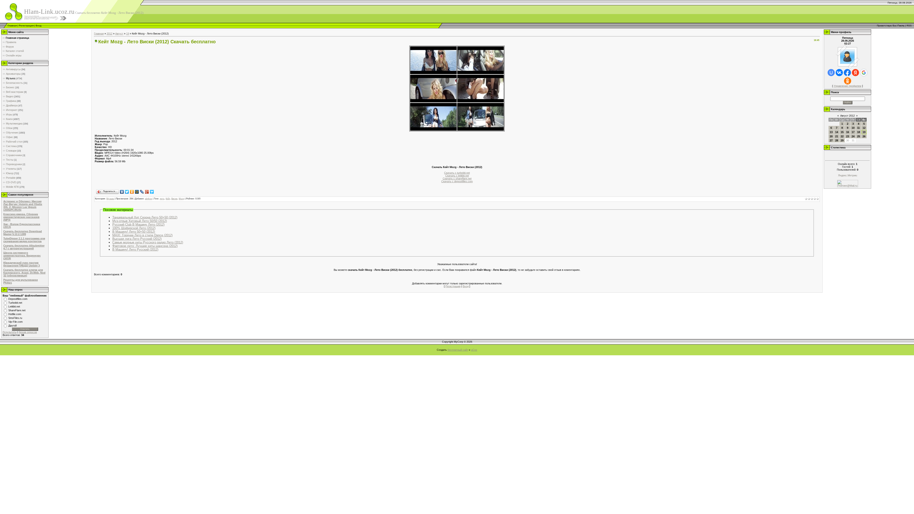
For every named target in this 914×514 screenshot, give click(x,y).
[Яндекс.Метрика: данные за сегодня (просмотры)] (847, 176)
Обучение (12, 132)
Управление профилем (847, 85)
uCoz (474, 349)
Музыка (10, 78)
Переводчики (14, 164)
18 (858, 132)
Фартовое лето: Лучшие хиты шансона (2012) (145, 246)
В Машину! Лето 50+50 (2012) (133, 231)
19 (127, 33)
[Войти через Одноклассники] (847, 80)
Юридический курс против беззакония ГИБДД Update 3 (21, 264)
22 (842, 136)
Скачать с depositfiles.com (457, 181)
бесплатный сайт (457, 349)
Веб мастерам (14, 91)
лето (162, 199)
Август (119, 33)
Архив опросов (28, 332)
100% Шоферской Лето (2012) (133, 228)
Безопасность (14, 82)
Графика (11, 100)
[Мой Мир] (136, 192)
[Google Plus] (146, 192)
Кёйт (168, 199)
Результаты (10, 332)
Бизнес (10, 87)
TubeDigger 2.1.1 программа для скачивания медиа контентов (24, 240)
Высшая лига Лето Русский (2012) (137, 239)
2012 (109, 33)
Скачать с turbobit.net (457, 172)
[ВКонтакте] (121, 192)
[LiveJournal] (141, 192)
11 (858, 127)
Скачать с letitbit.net (457, 175)
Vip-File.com (15, 321)
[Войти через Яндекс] (855, 72)
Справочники (14, 155)
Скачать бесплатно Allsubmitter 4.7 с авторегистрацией (24, 247)
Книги (9, 119)
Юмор (9, 173)
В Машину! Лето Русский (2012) (135, 249)
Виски (174, 199)
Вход (38, 25)
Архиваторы (13, 73)
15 (842, 132)
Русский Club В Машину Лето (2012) (138, 224)
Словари (11, 150)
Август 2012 (847, 115)
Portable (10, 177)
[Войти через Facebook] (847, 72)
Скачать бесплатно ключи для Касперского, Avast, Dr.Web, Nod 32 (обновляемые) (24, 272)
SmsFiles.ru (15, 317)
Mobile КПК (12, 186)
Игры (9, 114)
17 (853, 132)
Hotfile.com (14, 314)
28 (836, 140)
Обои (9, 128)
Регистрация (26, 25)
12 (864, 127)
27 (831, 140)
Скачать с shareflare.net (457, 178)
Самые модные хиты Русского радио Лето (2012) (147, 242)
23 (847, 136)
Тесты (9, 159)
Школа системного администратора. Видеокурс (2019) (22, 255)
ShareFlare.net (16, 310)
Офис (9, 137)
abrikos (148, 199)
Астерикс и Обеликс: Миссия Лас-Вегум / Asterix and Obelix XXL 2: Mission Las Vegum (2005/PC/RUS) (22, 205)
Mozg (181, 199)
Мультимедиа (14, 123)
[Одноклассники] (131, 192)
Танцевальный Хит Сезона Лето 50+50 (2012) (144, 217)
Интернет (11, 110)
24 (853, 136)
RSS (909, 25)
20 (831, 136)
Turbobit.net (15, 302)
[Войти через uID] (831, 72)
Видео (9, 96)
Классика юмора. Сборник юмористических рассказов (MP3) (21, 217)
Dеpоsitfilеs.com (17, 298)
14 (836, 132)
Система (11, 146)
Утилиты (11, 168)
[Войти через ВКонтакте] (839, 72)
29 (842, 140)
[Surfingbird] (151, 192)
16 (847, 132)
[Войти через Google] (864, 72)
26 (864, 136)
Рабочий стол (14, 141)
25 (858, 136)
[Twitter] (126, 192)
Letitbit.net (14, 306)
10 (853, 127)
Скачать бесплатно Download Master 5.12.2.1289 (22, 233)
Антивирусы (13, 69)
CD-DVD (11, 182)
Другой (12, 325)
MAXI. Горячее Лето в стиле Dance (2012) (142, 235)
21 (836, 136)
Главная (12, 25)
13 (831, 132)
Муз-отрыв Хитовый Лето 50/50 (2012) (139, 221)
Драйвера (12, 105)
